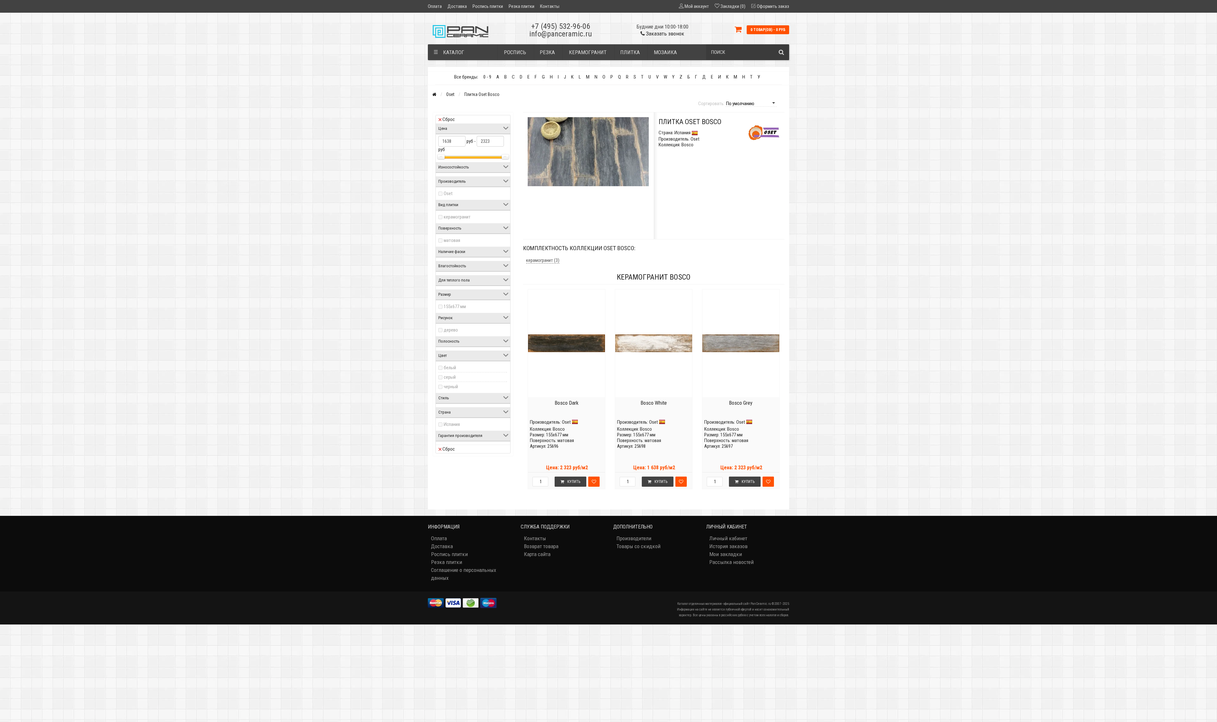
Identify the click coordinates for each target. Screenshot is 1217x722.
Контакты (549, 6)
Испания (452, 424)
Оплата (435, 6)
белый (450, 367)
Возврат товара (541, 546)
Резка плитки (521, 6)
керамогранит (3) (542, 260)
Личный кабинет (728, 538)
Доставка (457, 6)
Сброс (448, 119)
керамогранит (457, 217)
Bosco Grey (740, 403)
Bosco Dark (566, 403)
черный (451, 387)
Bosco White (654, 403)
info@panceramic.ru (560, 33)
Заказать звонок (664, 33)
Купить (573, 481)
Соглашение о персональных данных (463, 574)
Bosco (559, 429)
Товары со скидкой (638, 546)
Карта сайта (537, 554)
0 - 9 (487, 77)
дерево (451, 330)
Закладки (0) (732, 6)
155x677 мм (455, 306)
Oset (450, 94)
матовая (452, 240)
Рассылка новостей (731, 562)
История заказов (728, 546)
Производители (633, 538)
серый (450, 377)
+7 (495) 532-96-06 (560, 26)
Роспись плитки (488, 6)
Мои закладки (725, 554)
